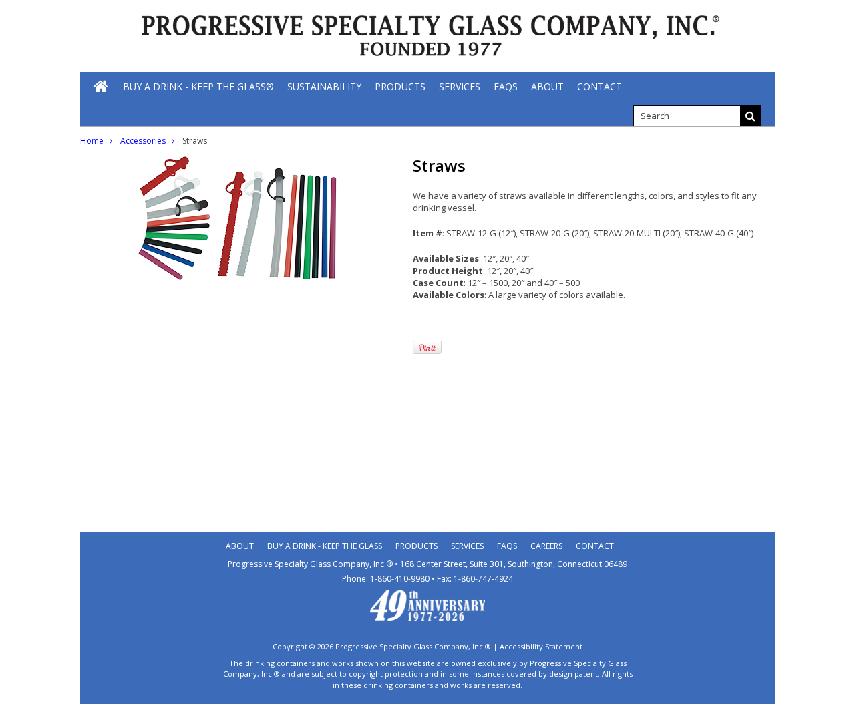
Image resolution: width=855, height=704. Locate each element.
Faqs (507, 546)
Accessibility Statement (541, 646)
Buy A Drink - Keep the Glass (324, 546)
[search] (686, 115)
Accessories (143, 140)
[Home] (102, 86)
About (240, 546)
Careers (546, 546)
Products (416, 546)
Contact (595, 546)
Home (92, 140)
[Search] (750, 115)
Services (467, 546)
